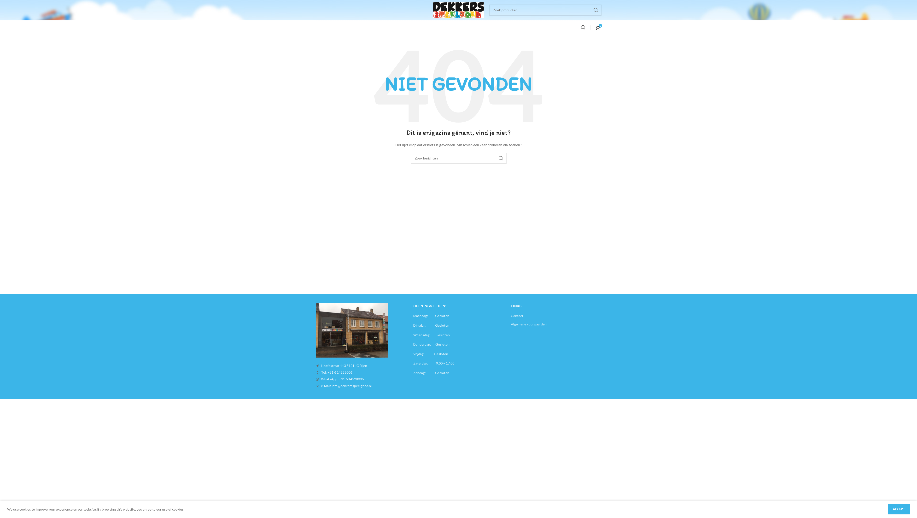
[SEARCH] (596, 10)
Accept (899, 509)
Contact (517, 316)
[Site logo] (458, 9)
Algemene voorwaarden (529, 324)
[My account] (583, 27)
